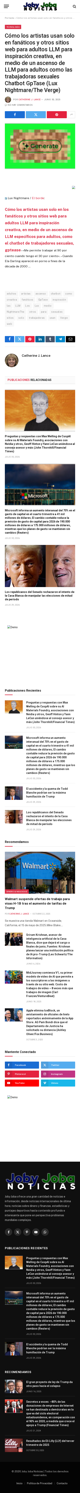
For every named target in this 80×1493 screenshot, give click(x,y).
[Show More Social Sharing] (71, 114)
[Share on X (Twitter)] (36, 114)
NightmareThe (15, 311)
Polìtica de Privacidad (39, 1483)
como (68, 293)
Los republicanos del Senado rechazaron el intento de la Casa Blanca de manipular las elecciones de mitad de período (39, 595)
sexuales (57, 311)
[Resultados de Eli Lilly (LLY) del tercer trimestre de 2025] (14, 1445)
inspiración (59, 299)
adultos (11, 293)
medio (48, 305)
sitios (10, 317)
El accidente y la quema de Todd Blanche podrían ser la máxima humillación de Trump (47, 792)
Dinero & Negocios (16, 891)
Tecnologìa (13, 27)
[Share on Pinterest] (57, 114)
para (44, 311)
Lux (37, 305)
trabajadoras (37, 317)
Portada (9, 18)
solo (21, 317)
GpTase (43, 299)
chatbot (56, 293)
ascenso (41, 293)
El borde (38, 198)
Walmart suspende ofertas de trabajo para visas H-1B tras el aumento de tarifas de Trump (37, 903)
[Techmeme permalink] (6, 198)
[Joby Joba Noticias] (40, 6)
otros (32, 311)
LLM (17, 305)
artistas (26, 293)
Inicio (20, 1483)
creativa (12, 299)
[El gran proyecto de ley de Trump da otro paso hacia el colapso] (14, 1386)
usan (53, 317)
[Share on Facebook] (15, 114)
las (8, 305)
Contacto (62, 1483)
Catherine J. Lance (29, 99)
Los (27, 305)
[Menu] (6, 6)
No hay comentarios (20, 105)
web (9, 323)
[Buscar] (74, 6)
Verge (64, 317)
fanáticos (27, 299)
